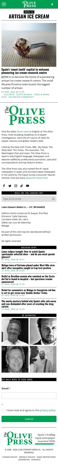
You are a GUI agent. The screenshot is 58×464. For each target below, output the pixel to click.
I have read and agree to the (31, 410)
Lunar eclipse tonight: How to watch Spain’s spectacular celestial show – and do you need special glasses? (28, 254)
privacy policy (48, 410)
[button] (53, 199)
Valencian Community (21, 97)
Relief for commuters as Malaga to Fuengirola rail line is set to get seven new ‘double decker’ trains (29, 291)
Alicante (9, 94)
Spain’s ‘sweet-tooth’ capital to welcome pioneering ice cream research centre (25, 71)
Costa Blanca (24, 94)
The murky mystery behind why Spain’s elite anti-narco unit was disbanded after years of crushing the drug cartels (29, 304)
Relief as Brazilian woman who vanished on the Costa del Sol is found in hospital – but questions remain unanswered (28, 279)
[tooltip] (4, 185)
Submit (29, 419)
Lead (4, 97)
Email (6, 388)
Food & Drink (41, 94)
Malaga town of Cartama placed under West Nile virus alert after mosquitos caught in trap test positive (28, 266)
